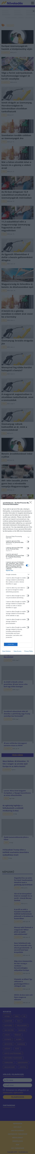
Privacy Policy (28, 651)
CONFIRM (11, 644)
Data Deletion (6, 651)
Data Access (17, 651)
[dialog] (17, 577)
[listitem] (17, 537)
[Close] (31, 503)
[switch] (27, 542)
